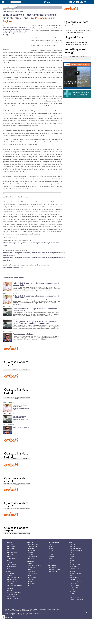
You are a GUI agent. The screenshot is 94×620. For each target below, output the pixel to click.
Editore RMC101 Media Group (12, 608)
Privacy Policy (8, 614)
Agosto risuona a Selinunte (21, 427)
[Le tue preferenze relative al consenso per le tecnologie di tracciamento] (3, 617)
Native (4, 281)
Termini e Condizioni (26, 614)
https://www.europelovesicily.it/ (13, 267)
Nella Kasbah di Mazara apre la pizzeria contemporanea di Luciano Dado (21, 407)
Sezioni (6, 2)
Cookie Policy (16, 614)
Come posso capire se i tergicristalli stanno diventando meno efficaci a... (20, 418)
